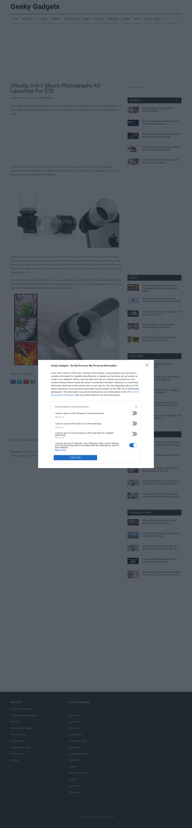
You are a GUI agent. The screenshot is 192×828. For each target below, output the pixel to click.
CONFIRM (75, 457)
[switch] (133, 413)
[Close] (148, 366)
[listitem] (96, 406)
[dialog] (96, 414)
